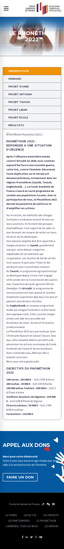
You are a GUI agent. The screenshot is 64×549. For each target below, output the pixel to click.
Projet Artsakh (20, 94)
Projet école (18, 117)
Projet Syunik (18, 86)
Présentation (18, 71)
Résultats (16, 125)
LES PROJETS (51, 515)
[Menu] (6, 8)
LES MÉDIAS (51, 526)
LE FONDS (11, 515)
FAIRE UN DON (20, 477)
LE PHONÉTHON (46, 521)
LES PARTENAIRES (19, 521)
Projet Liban (17, 109)
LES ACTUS (30, 515)
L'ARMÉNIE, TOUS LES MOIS (22, 526)
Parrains (14, 78)
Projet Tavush (19, 102)
